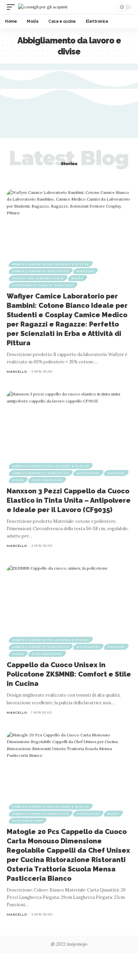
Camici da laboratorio (38, 278)
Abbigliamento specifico (40, 271)
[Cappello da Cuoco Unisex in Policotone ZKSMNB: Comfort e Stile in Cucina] (69, 602)
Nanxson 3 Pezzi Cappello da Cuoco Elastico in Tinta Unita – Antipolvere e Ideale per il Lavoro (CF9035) (69, 500)
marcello (17, 371)
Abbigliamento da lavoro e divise (50, 264)
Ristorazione (47, 480)
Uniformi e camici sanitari (43, 285)
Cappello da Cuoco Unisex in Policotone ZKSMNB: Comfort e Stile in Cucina (69, 674)
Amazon (85, 271)
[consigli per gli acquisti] (42, 6)
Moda (77, 278)
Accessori (88, 473)
